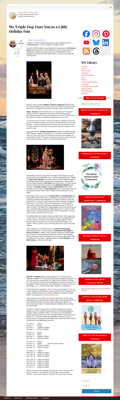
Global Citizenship (87, 75)
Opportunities (86, 89)
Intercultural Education (89, 82)
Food (83, 77)
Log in (30, 40)
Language (84, 84)
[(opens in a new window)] (86, 34)
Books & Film (85, 71)
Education (84, 73)
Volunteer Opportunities (90, 86)
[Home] (24, 15)
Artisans (84, 66)
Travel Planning (87, 91)
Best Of (84, 68)
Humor (83, 80)
